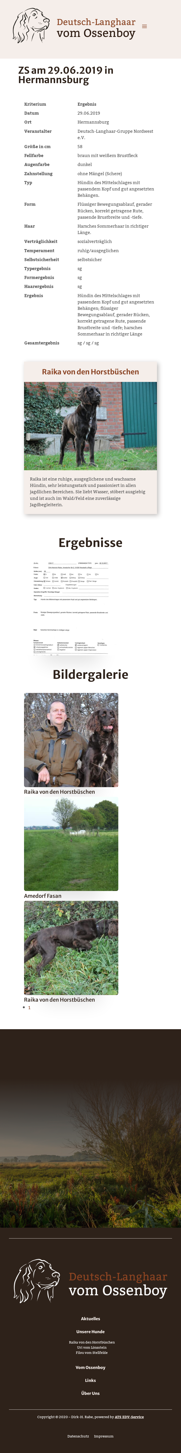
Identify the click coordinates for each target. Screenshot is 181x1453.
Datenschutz (78, 1437)
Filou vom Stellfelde (92, 1353)
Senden (139, 1184)
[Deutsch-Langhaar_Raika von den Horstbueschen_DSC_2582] (71, 785)
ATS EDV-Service (129, 1417)
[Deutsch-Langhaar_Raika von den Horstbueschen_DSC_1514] (71, 993)
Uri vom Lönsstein (92, 1348)
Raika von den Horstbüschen (90, 371)
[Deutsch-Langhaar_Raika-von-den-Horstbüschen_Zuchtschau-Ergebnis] (71, 654)
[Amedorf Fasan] (71, 889)
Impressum (104, 1437)
